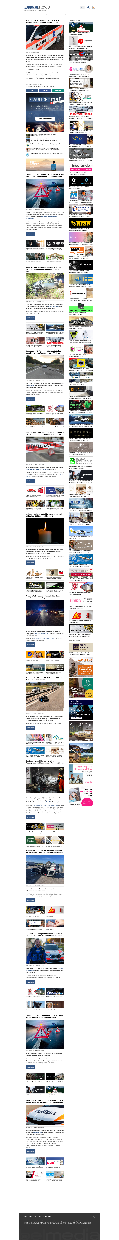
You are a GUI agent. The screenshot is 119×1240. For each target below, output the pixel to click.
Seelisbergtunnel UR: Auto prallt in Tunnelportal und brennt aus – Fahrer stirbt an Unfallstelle (45, 763)
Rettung (79, 15)
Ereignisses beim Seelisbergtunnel (44, 638)
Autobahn (31, 385)
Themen (51, 15)
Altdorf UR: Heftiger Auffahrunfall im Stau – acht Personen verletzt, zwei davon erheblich (44, 597)
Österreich (42, 15)
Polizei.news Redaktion (36, 52)
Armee (83, 15)
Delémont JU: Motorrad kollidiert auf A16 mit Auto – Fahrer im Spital (44, 679)
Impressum (28, 1216)
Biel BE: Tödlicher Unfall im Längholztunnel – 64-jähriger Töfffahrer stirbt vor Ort (44, 515)
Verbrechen (57, 15)
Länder (47, 15)
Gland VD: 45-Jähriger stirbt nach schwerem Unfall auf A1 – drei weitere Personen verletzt (44, 934)
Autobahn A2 (37, 1132)
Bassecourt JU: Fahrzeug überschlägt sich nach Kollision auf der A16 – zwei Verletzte (43, 352)
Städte (27, 15)
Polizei (69, 15)
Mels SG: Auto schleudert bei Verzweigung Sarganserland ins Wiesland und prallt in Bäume (43, 269)
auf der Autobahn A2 (41, 633)
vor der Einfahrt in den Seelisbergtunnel (45, 805)
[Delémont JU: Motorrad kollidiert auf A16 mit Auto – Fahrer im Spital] (45, 696)
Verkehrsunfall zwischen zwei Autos (37, 469)
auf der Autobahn (53, 306)
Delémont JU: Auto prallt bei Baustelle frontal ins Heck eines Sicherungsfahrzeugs (44, 1016)
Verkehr (62, 15)
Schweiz (23, 15)
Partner (96, 15)
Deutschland (35, 15)
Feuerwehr (74, 15)
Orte (30, 15)
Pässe (66, 15)
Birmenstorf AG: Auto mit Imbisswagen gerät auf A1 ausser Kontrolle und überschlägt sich (44, 851)
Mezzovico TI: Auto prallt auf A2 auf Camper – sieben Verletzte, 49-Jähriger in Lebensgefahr (44, 1101)
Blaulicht (91, 15)
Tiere (87, 15)
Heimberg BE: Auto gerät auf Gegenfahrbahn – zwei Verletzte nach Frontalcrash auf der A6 (45, 433)
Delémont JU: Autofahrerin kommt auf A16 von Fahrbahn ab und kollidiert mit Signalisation (45, 175)
